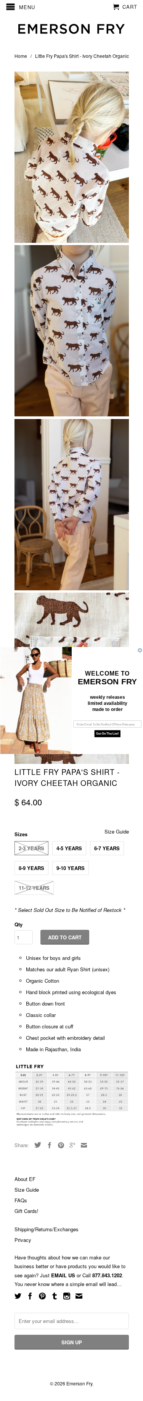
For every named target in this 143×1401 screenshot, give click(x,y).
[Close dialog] (140, 650)
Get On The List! (107, 733)
